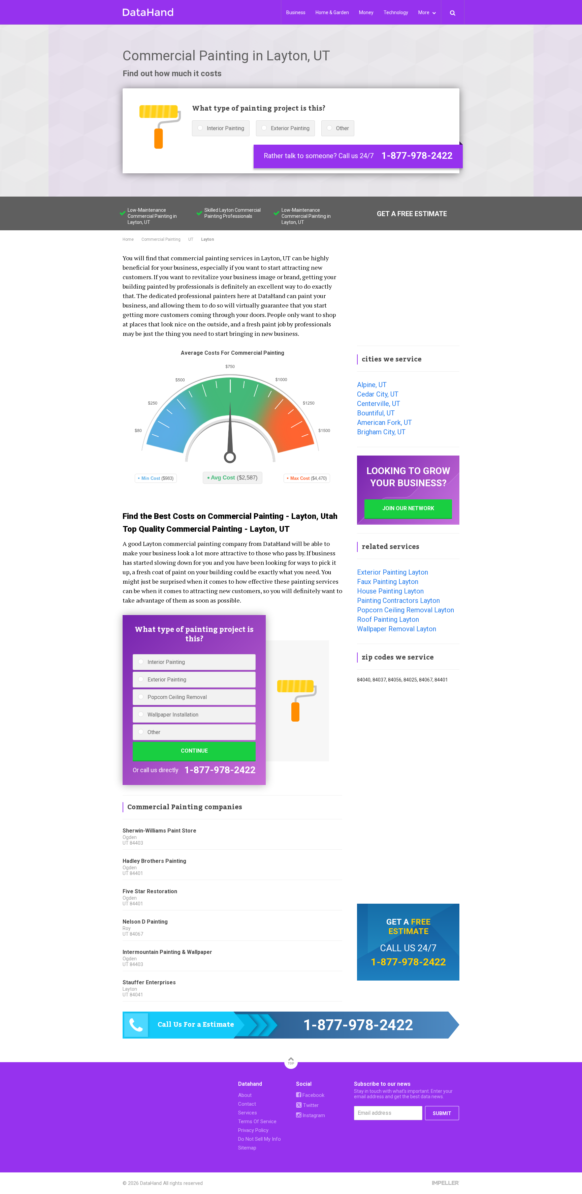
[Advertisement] (408, 294)
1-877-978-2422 (417, 156)
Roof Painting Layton (388, 619)
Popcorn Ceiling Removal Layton (405, 610)
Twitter (310, 1105)
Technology (396, 12)
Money (366, 12)
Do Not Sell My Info (259, 1139)
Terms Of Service (257, 1121)
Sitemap (247, 1148)
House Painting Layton (390, 591)
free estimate (409, 926)
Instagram (313, 1115)
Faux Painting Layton (387, 582)
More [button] (424, 12)
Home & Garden (332, 12)
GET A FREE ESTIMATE (412, 214)
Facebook (312, 1095)
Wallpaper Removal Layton (396, 629)
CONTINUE (194, 751)
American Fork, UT (384, 422)
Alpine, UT (372, 385)
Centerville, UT (378, 404)
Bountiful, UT (376, 413)
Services (247, 1113)
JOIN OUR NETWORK (408, 508)
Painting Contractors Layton (398, 600)
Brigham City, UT (381, 432)
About (245, 1095)
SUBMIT (442, 1113)
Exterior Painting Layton (392, 572)
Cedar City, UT (377, 394)
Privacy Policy (253, 1130)
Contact (247, 1104)
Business (295, 12)
